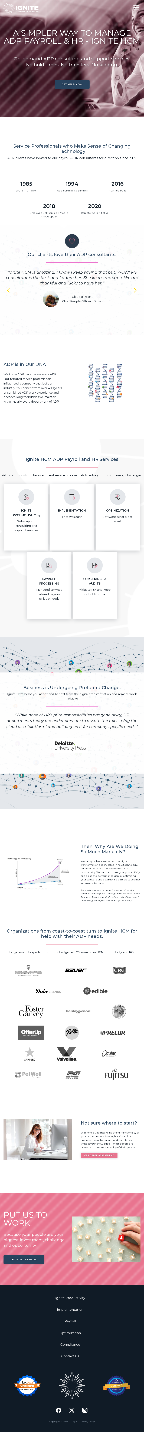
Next (135, 289)
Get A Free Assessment (99, 1155)
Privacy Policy (87, 1421)
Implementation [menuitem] (70, 1310)
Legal (74, 1421)
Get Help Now (72, 84)
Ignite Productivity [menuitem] (70, 1298)
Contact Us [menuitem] (70, 1356)
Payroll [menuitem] (70, 1321)
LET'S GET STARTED (24, 1259)
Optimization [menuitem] (70, 1333)
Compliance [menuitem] (70, 1345)
